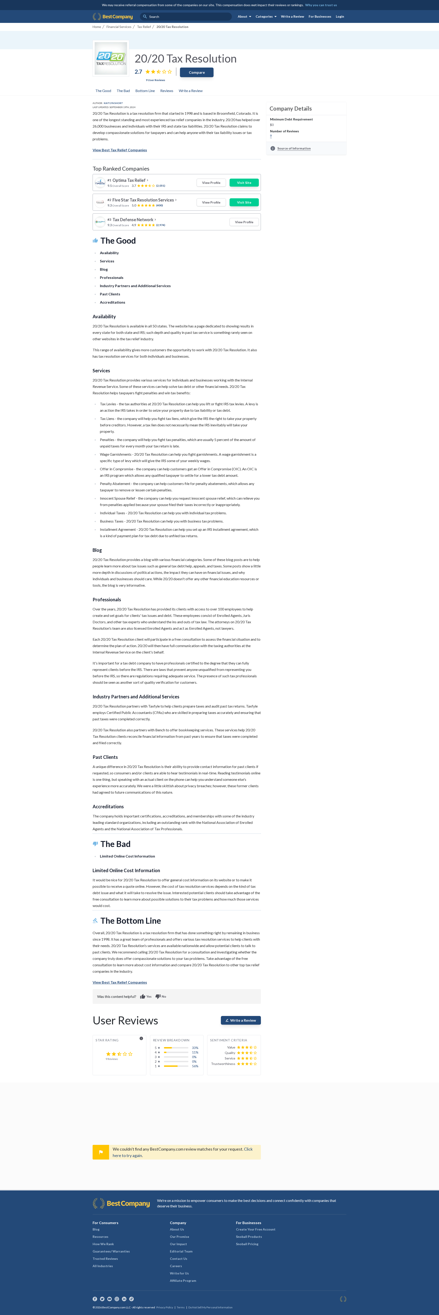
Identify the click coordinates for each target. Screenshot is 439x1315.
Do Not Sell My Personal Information (210, 1307)
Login (340, 16)
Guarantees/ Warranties (111, 1251)
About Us (177, 1229)
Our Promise (179, 1237)
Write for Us (179, 1273)
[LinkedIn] (124, 1299)
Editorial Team (181, 1251)
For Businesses (320, 16)
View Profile (211, 183)
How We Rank (103, 1244)
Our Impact (178, 1244)
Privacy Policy (164, 1307)
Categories (267, 16)
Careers (176, 1266)
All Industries (103, 1266)
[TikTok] (131, 1299)
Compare (197, 72)
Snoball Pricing (247, 1244)
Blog (96, 1229)
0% (194, 1057)
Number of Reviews (284, 131)
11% (195, 1052)
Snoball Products (249, 1237)
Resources (100, 1237)
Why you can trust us (321, 5)
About (245, 16)
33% (195, 1048)
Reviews (166, 90)
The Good (103, 90)
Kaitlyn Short (113, 103)
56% (195, 1066)
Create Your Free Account (256, 1229)
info (141, 1038)
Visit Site (244, 183)
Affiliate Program (183, 1280)
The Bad (123, 90)
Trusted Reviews (105, 1259)
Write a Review (292, 16)
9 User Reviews (155, 80)
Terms (181, 1307)
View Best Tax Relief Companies (120, 150)
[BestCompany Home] (113, 16)
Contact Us (178, 1259)
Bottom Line (145, 90)
